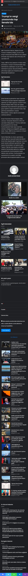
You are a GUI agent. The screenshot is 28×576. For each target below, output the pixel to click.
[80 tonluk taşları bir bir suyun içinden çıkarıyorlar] (6, 379)
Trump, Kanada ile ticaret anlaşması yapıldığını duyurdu (20, 237)
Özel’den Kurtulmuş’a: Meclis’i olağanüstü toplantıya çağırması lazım (17, 401)
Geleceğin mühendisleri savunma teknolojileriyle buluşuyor (18, 353)
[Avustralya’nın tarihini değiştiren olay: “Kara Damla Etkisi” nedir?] (6, 394)
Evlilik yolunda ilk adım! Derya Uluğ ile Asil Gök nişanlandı (17, 417)
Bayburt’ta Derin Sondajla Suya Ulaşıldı (6, 253)
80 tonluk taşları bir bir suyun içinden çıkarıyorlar (18, 377)
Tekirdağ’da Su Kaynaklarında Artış (17, 445)
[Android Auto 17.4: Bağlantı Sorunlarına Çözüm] (6, 361)
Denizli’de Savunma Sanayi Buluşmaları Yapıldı (18, 424)
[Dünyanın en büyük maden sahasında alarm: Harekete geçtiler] (6, 410)
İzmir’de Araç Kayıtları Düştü (5, 236)
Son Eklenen (14, 337)
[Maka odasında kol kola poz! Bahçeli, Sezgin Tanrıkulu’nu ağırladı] (6, 439)
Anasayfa (5, 10)
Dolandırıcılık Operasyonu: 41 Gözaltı (19, 269)
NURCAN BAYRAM (8, 26)
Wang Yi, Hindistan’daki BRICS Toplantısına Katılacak (18, 385)
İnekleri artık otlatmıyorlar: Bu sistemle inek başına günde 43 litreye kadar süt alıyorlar (18, 344)
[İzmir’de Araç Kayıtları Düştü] (7, 231)
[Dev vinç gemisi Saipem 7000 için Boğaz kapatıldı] (5, 91)
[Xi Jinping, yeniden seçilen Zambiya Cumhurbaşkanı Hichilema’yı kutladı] (6, 493)
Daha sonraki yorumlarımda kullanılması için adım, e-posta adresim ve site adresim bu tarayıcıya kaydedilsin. (13, 323)
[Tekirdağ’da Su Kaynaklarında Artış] (6, 447)
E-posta (3, 309)
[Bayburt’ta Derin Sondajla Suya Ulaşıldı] (7, 246)
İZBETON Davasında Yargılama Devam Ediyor (18, 477)
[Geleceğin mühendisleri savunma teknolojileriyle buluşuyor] (6, 353)
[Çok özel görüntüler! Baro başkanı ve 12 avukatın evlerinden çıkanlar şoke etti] (6, 470)
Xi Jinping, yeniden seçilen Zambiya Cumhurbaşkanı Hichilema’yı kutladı (18, 492)
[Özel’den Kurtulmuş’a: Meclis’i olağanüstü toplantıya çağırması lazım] (6, 401)
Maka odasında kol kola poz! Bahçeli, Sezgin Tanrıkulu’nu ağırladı (18, 438)
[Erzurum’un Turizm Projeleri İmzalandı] (7, 262)
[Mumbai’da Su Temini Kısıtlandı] (6, 432)
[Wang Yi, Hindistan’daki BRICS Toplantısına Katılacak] (6, 386)
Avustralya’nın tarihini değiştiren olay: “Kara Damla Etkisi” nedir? (17, 393)
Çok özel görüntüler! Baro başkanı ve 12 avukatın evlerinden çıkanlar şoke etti (18, 470)
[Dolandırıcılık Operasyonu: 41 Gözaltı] (21, 262)
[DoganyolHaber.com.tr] (14, 5)
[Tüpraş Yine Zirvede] (5, 84)
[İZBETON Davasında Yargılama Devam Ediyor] (6, 479)
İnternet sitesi (4, 315)
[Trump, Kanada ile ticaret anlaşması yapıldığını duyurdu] (21, 231)
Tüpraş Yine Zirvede (16, 82)
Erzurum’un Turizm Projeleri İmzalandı (6, 268)
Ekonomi (10, 10)
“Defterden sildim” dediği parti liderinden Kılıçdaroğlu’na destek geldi (18, 461)
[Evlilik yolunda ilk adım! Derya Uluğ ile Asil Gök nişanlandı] (6, 418)
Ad (2, 303)
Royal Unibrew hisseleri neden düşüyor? (19, 245)
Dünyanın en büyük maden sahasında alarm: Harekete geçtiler (18, 409)
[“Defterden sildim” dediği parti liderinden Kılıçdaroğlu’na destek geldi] (6, 461)
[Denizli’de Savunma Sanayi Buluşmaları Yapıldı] (6, 425)
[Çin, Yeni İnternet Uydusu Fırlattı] (6, 454)
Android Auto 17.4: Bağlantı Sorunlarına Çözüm (15, 1)
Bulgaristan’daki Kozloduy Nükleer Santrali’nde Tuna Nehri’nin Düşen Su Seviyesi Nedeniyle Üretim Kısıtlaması (18, 370)
